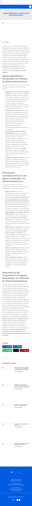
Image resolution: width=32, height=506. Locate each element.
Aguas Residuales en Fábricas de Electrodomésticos (16, 14)
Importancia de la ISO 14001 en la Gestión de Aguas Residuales (21, 405)
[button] (30, 6)
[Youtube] (17, 500)
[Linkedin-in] (19, 500)
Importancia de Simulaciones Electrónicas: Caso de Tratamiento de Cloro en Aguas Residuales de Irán (22, 386)
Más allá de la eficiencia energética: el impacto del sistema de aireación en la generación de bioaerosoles (21, 368)
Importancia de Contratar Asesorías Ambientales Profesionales (21, 444)
